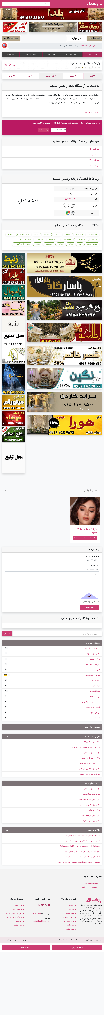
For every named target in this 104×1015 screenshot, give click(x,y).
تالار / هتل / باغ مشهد (52, 648)
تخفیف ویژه (52, 54)
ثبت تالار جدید (69, 921)
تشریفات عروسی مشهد (52, 664)
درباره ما (71, 905)
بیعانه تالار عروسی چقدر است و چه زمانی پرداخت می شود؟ (79, 862)
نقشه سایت (70, 929)
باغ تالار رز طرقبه (94, 810)
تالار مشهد (18, 905)
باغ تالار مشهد (52, 659)
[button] (8, 490)
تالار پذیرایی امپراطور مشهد (90, 815)
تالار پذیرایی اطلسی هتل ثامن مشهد (87, 768)
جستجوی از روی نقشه (90, 887)
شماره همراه (95, 565)
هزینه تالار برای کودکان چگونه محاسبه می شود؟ (83, 856)
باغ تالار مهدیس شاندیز (92, 752)
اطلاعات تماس (92, 54)
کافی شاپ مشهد (52, 717)
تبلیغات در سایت (68, 913)
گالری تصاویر (50, 76)
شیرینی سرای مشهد (52, 707)
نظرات (11, 76)
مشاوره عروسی (77, 947)
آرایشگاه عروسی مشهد (14, 917)
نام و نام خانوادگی (92, 556)
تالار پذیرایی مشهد (52, 653)
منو (29, 76)
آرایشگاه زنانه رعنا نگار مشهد (86, 530)
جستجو (7, 633)
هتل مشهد (52, 669)
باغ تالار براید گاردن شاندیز (90, 742)
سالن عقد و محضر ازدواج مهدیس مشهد (86, 747)
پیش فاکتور (10, 54)
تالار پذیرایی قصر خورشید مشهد (88, 799)
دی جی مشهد (52, 712)
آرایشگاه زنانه (86, 45)
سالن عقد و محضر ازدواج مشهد (52, 701)
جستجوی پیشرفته (91, 883)
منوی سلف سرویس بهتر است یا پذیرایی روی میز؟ (82, 851)
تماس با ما (70, 909)
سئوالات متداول (68, 917)
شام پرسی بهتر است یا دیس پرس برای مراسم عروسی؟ (81, 840)
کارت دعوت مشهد (52, 696)
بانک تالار (96, 45)
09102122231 (36, 913)
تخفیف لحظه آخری (31, 54)
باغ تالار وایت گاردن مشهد (90, 758)
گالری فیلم (70, 925)
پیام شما (96, 575)
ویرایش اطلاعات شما (92, 112)
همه (6, 737)
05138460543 (69, 199)
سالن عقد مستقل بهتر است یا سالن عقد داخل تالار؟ (82, 835)
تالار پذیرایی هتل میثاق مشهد (89, 804)
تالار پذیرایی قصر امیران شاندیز (89, 763)
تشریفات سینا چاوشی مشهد (90, 774)
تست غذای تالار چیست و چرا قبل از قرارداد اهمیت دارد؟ (80, 846)
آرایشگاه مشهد (52, 691)
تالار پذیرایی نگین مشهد (91, 820)
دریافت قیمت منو (71, 54)
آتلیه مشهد (52, 685)
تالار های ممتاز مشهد (52, 675)
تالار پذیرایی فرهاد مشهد (91, 794)
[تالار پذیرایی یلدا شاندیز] (52, 13)
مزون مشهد (52, 680)
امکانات (72, 76)
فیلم (91, 76)
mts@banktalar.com (41, 921)
